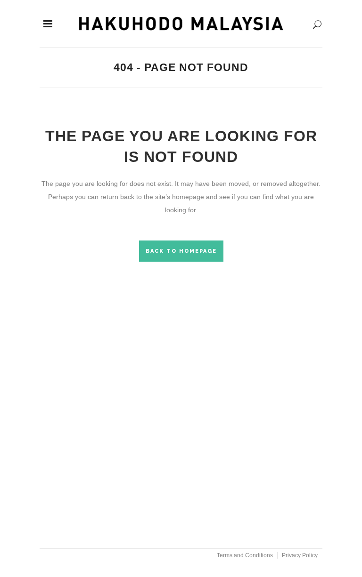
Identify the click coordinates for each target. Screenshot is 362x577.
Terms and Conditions (245, 555)
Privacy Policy (300, 555)
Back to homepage (181, 251)
